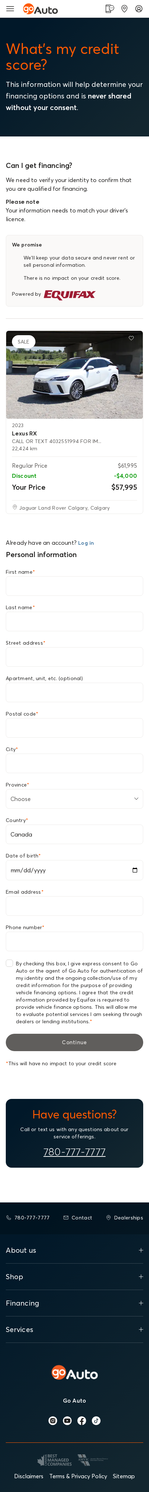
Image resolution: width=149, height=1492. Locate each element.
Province (18, 785)
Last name (20, 607)
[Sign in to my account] (139, 8)
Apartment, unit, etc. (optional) (44, 678)
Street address (26, 643)
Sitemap (124, 1476)
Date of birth (23, 856)
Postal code (22, 714)
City (12, 749)
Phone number (25, 927)
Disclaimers (28, 1476)
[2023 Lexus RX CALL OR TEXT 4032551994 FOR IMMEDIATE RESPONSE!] (74, 375)
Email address (25, 892)
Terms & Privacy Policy (78, 1476)
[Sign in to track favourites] (132, 339)
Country (17, 820)
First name (20, 572)
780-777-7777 (74, 1152)
